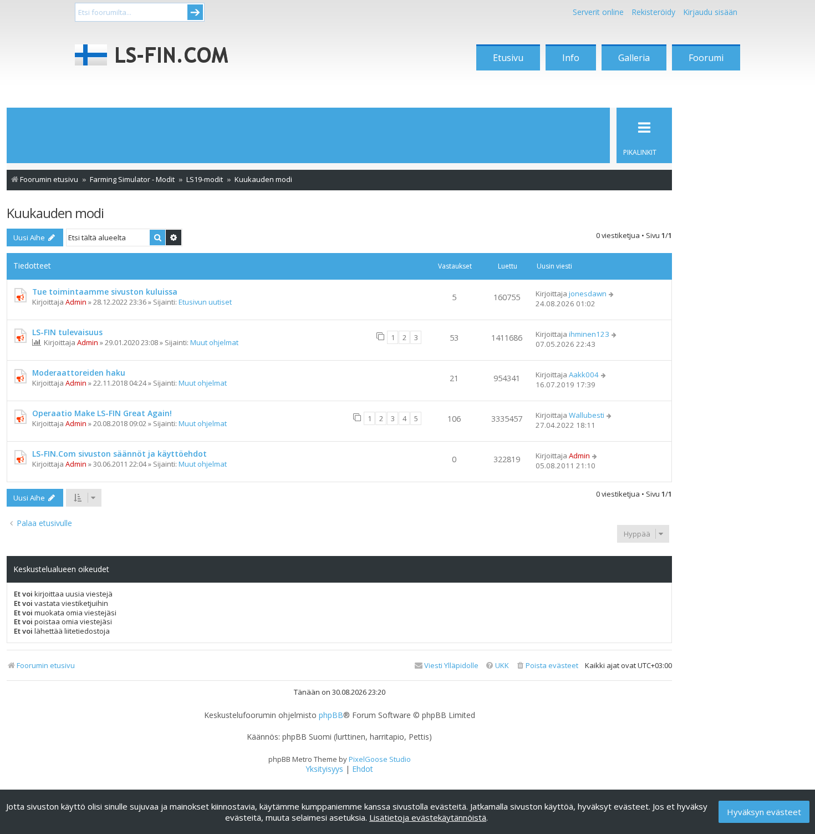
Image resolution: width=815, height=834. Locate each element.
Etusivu (508, 58)
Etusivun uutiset (205, 302)
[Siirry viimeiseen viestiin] (611, 294)
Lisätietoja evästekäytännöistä (427, 817)
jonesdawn (588, 294)
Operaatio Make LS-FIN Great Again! (102, 413)
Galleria (634, 58)
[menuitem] (547, 666)
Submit (195, 12)
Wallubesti (586, 415)
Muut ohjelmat (214, 342)
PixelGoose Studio (380, 759)
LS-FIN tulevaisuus (67, 332)
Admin (75, 302)
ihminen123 (589, 334)
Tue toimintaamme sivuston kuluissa (104, 291)
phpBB (331, 715)
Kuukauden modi (55, 213)
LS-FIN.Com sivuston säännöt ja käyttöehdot (119, 453)
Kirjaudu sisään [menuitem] (710, 12)
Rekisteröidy (653, 12)
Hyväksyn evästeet (764, 811)
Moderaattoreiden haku (78, 372)
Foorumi (706, 58)
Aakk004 (584, 375)
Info (570, 58)
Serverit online (598, 12)
